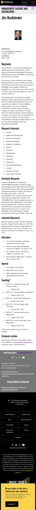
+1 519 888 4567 (19, 404)
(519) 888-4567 (11, 368)
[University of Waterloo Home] (7, 3)
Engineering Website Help (9, 390)
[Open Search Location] (33, 3)
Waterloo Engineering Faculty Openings (14, 387)
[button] (26, 3)
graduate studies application (21, 342)
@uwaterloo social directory (18, 448)
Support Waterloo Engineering (18, 381)
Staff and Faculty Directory (10, 371)
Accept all (12, 504)
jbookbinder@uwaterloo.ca (14, 51)
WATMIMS (5, 56)
